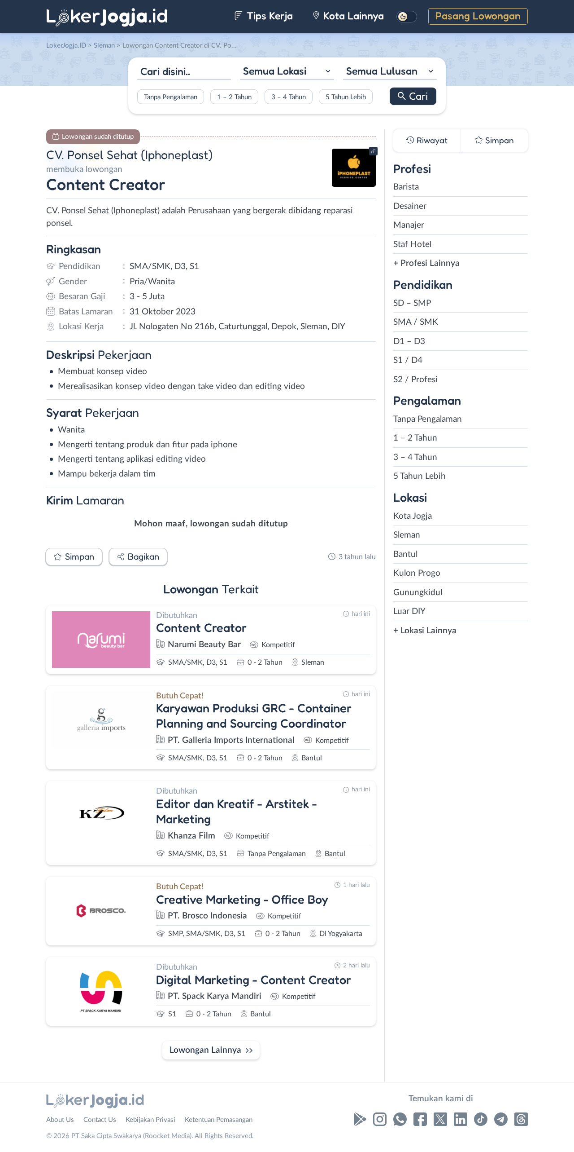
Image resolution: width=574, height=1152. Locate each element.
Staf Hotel (412, 244)
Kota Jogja (412, 516)
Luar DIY (409, 611)
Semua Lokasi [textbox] (274, 71)
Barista (406, 187)
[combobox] (287, 72)
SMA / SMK (415, 322)
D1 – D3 (409, 341)
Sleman (406, 535)
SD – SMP (412, 303)
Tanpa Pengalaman (170, 96)
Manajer (408, 225)
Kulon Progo (416, 573)
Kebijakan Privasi (150, 1120)
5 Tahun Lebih (346, 96)
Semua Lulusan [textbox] (381, 71)
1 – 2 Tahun (234, 96)
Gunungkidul (417, 592)
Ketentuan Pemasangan (218, 1120)
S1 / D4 (407, 360)
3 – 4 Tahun (288, 96)
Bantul (405, 554)
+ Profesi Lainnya (426, 263)
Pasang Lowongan (478, 15)
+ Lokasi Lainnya (425, 631)
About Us (60, 1120)
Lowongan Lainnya (205, 1050)
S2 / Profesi (415, 379)
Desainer (409, 206)
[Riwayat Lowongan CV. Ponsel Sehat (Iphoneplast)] (354, 184)
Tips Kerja (268, 15)
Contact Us (99, 1120)
